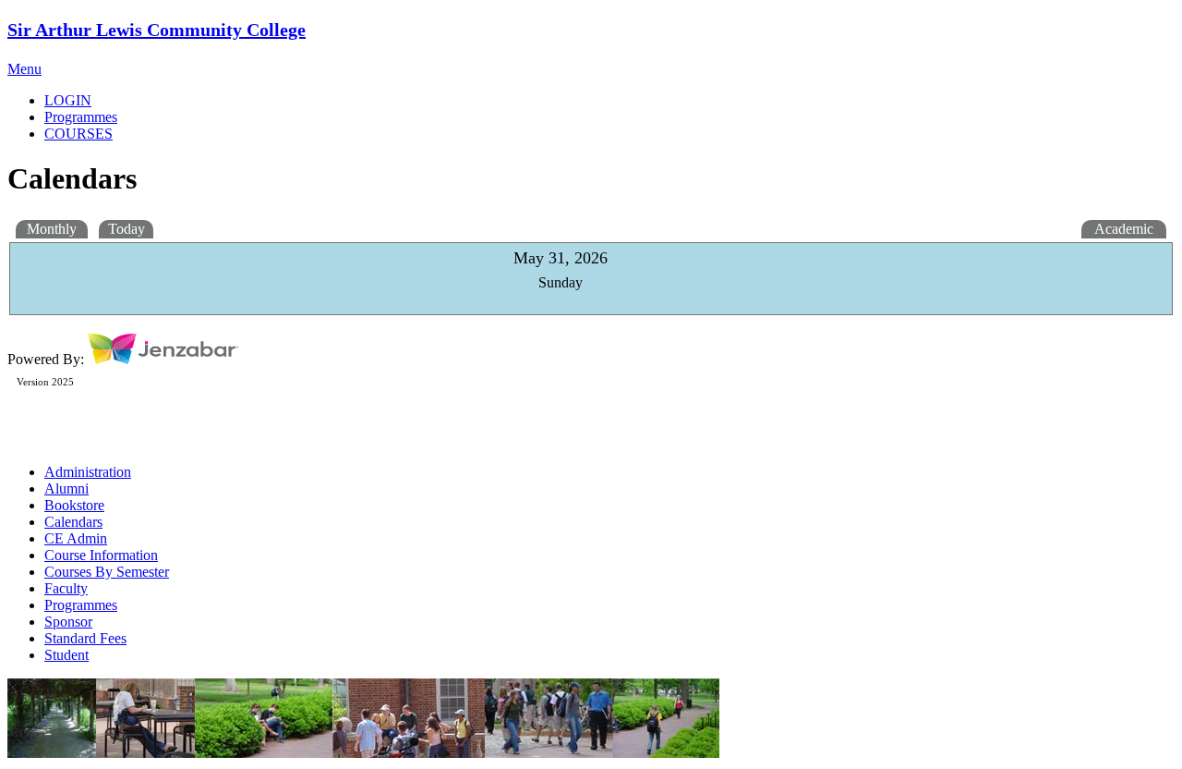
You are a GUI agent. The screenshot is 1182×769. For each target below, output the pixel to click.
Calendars (73, 522)
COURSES (78, 133)
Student (66, 655)
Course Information (101, 555)
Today (126, 229)
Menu (24, 69)
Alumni (66, 488)
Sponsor (68, 621)
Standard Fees (85, 638)
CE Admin (75, 538)
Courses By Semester (106, 572)
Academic (1123, 229)
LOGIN (67, 100)
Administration (87, 472)
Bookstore (74, 505)
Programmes (80, 605)
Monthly (52, 229)
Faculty (66, 588)
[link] (609, 117)
